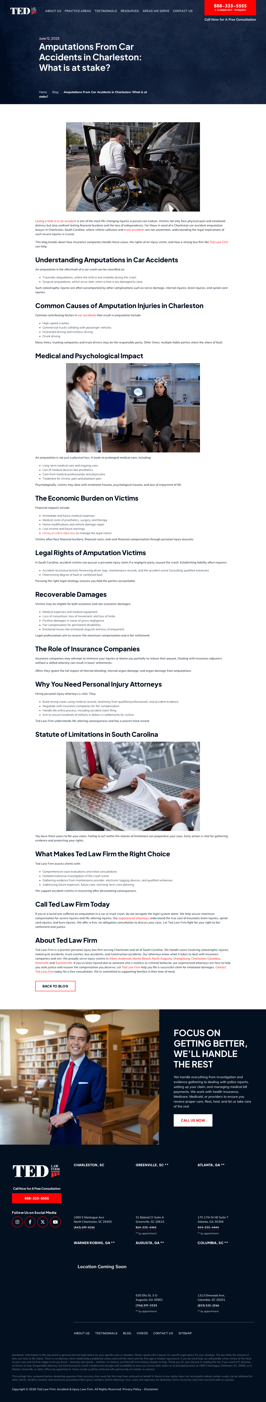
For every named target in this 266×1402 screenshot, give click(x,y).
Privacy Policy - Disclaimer (140, 1389)
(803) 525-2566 (208, 1305)
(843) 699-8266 (84, 1227)
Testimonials (106, 11)
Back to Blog (55, 986)
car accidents (87, 315)
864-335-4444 (146, 1227)
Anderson (124, 958)
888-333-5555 (230, 7)
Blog (55, 92)
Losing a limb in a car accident (55, 221)
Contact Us (183, 11)
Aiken (113, 958)
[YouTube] (55, 1222)
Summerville (64, 963)
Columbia (213, 958)
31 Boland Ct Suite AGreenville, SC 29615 (150, 1219)
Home (43, 92)
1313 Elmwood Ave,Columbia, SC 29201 (211, 1297)
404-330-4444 (208, 1227)
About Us (53, 11)
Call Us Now (193, 1120)
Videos (142, 1333)
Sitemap (185, 1333)
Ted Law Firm (219, 242)
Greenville (42, 963)
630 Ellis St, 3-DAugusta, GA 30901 (149, 1297)
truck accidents (134, 229)
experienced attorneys (134, 918)
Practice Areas (78, 11)
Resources (130, 11)
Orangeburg (181, 958)
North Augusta (162, 958)
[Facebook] (30, 1222)
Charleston (198, 958)
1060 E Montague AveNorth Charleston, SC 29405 (93, 1219)
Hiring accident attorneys (59, 533)
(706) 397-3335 (146, 1305)
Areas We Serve (156, 11)
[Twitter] (42, 1222)
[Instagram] (17, 1222)
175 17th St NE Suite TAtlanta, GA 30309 (213, 1219)
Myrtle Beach (142, 958)
